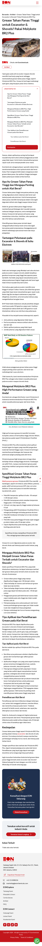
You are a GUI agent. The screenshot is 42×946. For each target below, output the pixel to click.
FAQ (4, 904)
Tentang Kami (8, 891)
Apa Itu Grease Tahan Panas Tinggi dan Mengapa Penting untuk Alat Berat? (19, 96)
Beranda (5, 14)
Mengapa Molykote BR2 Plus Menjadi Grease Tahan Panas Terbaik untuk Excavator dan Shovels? (20, 124)
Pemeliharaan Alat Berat (18, 141)
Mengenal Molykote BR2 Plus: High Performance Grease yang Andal (19, 110)
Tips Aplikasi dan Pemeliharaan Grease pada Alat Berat (18, 131)
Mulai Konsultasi (21, 812)
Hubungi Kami (8, 913)
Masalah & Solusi (9, 894)
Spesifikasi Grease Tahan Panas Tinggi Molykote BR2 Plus (20, 116)
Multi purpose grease (10, 481)
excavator (21, 734)
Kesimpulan (11, 147)
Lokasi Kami (7, 916)
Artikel (12, 14)
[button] (40, 478)
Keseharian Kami (9, 919)
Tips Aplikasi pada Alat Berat (19, 137)
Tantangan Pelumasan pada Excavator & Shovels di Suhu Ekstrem (19, 103)
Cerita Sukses (8, 898)
